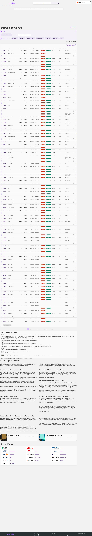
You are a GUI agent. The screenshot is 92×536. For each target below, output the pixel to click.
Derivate (6, 5)
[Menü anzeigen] (34, 3)
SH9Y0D (4, 138)
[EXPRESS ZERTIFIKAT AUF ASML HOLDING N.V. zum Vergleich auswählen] (2, 256)
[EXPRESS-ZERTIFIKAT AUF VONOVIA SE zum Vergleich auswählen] (2, 221)
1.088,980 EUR (43, 280)
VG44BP (4, 75)
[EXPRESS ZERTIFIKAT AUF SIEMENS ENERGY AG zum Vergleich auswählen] (2, 308)
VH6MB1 (4, 58)
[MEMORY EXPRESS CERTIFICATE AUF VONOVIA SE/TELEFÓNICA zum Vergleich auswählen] (2, 97)
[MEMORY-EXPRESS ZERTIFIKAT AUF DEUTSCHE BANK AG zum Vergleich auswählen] (2, 163)
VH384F (4, 291)
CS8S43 (4, 147)
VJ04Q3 (4, 152)
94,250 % (43, 94)
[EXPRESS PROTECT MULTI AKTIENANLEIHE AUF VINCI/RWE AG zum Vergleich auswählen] (2, 188)
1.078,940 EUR (48, 321)
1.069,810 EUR (48, 286)
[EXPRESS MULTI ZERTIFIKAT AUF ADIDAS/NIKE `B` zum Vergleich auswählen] (2, 180)
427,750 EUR (43, 144)
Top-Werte (68, 535)
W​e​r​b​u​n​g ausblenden (47, 18)
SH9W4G (4, 53)
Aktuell (37, 3)
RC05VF (4, 94)
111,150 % (48, 158)
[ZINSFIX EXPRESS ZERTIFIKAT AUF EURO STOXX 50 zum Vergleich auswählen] (2, 50)
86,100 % (48, 177)
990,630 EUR (43, 130)
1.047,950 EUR (43, 272)
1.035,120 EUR (43, 171)
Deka (36, 448)
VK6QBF (4, 275)
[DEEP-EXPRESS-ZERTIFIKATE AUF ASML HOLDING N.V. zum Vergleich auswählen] (2, 232)
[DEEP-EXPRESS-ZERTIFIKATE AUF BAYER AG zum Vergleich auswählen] (2, 305)
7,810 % (43, 218)
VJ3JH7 (4, 86)
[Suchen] (58, 3)
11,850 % (43, 69)
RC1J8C (4, 158)
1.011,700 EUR (48, 119)
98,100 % (48, 152)
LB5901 (4, 294)
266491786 (5, 204)
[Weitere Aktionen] (75, 50)
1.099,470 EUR (43, 270)
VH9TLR (4, 100)
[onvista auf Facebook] (34, 535)
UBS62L (4, 256)
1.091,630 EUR (48, 248)
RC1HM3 (4, 174)
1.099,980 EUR (48, 280)
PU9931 (4, 237)
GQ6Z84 (4, 229)
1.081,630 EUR (43, 248)
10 (49, 329)
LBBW (11, 457)
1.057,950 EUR (48, 272)
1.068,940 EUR (43, 321)
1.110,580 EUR (48, 270)
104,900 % (43, 256)
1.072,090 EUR (43, 234)
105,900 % (48, 256)
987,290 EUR (48, 166)
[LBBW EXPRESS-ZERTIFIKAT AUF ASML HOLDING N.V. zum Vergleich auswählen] (2, 215)
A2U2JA (4, 199)
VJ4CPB (4, 88)
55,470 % (48, 61)
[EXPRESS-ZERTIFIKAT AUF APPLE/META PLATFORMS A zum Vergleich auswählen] (2, 174)
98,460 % (43, 169)
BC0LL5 (4, 66)
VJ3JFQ (4, 166)
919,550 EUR (43, 141)
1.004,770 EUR (48, 78)
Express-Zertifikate (10, 5)
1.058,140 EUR (43, 264)
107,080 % (48, 237)
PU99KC (4, 180)
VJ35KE (4, 91)
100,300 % (43, 100)
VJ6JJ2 (4, 193)
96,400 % (43, 125)
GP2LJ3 (4, 80)
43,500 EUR (48, 191)
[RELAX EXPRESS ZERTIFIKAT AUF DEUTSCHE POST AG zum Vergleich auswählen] (2, 116)
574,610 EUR (48, 116)
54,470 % (43, 61)
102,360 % (43, 174)
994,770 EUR (43, 78)
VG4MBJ (4, 83)
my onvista (42, 3)
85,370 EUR (48, 278)
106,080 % (43, 237)
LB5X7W (4, 283)
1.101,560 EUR (43, 283)
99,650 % (48, 149)
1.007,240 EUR (43, 83)
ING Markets (12, 454)
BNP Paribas (12, 448)
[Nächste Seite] (51, 329)
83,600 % (48, 102)
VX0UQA (4, 141)
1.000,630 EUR (48, 130)
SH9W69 (4, 56)
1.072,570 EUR (48, 267)
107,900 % (43, 122)
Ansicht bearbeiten (70, 45)
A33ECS (4, 240)
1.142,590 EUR (48, 155)
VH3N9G (4, 105)
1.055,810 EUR (48, 215)
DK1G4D (4, 272)
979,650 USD (43, 193)
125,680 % (43, 204)
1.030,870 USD (48, 91)
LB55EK (4, 302)
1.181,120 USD (43, 199)
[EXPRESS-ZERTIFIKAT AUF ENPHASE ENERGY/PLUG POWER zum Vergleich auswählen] (2, 218)
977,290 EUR (43, 166)
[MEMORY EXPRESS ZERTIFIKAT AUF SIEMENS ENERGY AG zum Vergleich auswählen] (2, 128)
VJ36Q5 (4, 188)
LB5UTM (4, 305)
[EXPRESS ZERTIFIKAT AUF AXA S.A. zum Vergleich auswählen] (2, 245)
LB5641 (4, 313)
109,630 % (48, 122)
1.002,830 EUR (48, 136)
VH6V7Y (4, 171)
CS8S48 (4, 318)
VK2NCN (4, 111)
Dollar (60, 535)
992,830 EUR (43, 136)
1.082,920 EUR (48, 234)
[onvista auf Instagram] (38, 535)
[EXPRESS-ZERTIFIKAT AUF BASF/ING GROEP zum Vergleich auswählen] (2, 139)
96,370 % (48, 108)
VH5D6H (4, 196)
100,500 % (48, 105)
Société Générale (63, 457)
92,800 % (48, 185)
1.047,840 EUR (48, 226)
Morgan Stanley (38, 457)
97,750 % (43, 188)
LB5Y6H (4, 280)
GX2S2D (4, 69)
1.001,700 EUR (43, 119)
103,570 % (43, 53)
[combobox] (24, 35)
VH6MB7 (4, 155)
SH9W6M (4, 97)
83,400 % (48, 291)
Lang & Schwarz (63, 454)
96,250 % (48, 94)
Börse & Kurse (2, 5)
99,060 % (43, 80)
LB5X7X (4, 286)
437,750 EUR (48, 144)
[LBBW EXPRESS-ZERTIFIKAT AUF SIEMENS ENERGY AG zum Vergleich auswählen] (2, 259)
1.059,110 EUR (43, 286)
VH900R (4, 64)
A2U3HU (4, 116)
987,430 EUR (43, 207)
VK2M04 (4, 207)
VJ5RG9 (4, 125)
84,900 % (43, 177)
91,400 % (43, 185)
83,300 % (43, 133)
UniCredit (36, 460)
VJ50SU (4, 248)
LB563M (4, 234)
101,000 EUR (43, 75)
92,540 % (48, 221)
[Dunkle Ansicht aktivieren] (13, 0)
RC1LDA (4, 122)
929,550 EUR (49, 141)
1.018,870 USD (43, 91)
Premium (47, 3)
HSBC (36, 451)
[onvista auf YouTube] (36, 535)
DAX (52, 535)
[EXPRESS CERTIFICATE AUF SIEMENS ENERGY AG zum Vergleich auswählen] (2, 299)
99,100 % (43, 105)
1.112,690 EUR (48, 283)
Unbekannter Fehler (81, 2)
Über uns (79, 535)
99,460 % (48, 169)
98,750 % (48, 188)
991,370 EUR (43, 275)
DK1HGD (4, 245)
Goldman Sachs (12, 451)
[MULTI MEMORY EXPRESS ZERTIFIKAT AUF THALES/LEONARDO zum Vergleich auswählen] (2, 111)
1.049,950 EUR (43, 294)
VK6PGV (4, 102)
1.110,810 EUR (43, 313)
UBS (10, 460)
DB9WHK (4, 310)
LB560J (4, 264)
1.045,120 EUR (48, 171)
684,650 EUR (43, 318)
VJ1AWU (4, 183)
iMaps (61, 451)
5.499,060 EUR (48, 64)
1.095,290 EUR (43, 297)
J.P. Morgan (37, 454)
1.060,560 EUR (48, 294)
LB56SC (4, 259)
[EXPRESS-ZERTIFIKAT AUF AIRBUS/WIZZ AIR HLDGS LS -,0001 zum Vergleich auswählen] (2, 72)
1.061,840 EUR (43, 267)
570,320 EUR (43, 116)
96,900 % (43, 152)
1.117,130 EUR (48, 299)
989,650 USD (49, 193)
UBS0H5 (4, 299)
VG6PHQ (4, 210)
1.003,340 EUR (43, 50)
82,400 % (43, 102)
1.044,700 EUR (43, 245)
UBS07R (4, 212)
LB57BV (4, 270)
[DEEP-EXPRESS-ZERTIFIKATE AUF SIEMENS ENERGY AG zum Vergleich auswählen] (2, 224)
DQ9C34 (4, 50)
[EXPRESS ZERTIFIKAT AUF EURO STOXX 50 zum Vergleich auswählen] (2, 66)
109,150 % (43, 158)
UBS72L (4, 308)
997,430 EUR (49, 207)
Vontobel (61, 460)
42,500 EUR (43, 191)
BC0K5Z (4, 163)
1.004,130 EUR (43, 229)
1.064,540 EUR (43, 251)
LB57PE (4, 226)
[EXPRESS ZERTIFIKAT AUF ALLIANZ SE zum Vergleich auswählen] (2, 144)
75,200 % (43, 196)
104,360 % (48, 174)
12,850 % (48, 69)
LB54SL (4, 232)
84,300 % (48, 133)
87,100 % (43, 58)
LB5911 (4, 215)
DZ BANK (62, 448)
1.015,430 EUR (43, 210)
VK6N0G (4, 185)
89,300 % (48, 86)
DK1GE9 (4, 251)
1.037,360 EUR (43, 226)
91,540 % (43, 221)
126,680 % (48, 204)
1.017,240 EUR (48, 83)
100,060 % (48, 80)
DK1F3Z (4, 321)
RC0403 (4, 113)
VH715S (4, 133)
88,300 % (48, 58)
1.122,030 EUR (48, 313)
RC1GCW (4, 72)
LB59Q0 (4, 297)
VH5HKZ (4, 136)
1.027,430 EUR (48, 210)
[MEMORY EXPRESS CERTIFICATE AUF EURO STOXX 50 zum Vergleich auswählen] (2, 53)
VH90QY (4, 161)
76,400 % (48, 196)
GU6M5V (4, 221)
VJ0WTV (4, 149)
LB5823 (4, 289)
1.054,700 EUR (48, 245)
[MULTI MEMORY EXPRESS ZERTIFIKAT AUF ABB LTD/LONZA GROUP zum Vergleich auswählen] (2, 75)
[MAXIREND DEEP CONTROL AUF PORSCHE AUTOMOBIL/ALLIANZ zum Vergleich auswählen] (2, 278)
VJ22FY (4, 202)
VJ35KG (4, 119)
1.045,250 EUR (43, 215)
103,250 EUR (43, 310)
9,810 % (48, 218)
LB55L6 (4, 224)
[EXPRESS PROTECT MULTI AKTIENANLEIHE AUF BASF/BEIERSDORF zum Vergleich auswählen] (2, 169)
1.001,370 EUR (48, 275)
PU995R (4, 78)
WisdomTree (12, 463)
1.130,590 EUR (43, 155)
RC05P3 (4, 218)
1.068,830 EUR (48, 264)
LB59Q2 (4, 267)
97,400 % (48, 125)
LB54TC (4, 262)
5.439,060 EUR (43, 64)
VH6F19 (4, 177)
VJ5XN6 (4, 108)
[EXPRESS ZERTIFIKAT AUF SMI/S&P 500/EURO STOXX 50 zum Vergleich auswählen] (2, 199)
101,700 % (48, 100)
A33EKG (4, 191)
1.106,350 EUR (48, 297)
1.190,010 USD (48, 199)
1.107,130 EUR (43, 299)
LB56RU (4, 316)
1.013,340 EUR (48, 50)
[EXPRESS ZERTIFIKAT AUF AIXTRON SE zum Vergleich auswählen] (2, 251)
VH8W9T (4, 130)
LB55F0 (4, 253)
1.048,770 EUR (48, 66)
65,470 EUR (43, 212)
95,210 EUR (43, 97)
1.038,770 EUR (43, 66)
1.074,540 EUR (48, 251)
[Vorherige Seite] (26, 329)
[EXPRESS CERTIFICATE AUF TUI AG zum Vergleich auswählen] (2, 212)
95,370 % (43, 108)
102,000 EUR (48, 75)
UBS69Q (4, 128)
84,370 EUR (43, 278)
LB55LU (4, 243)
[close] (90, 1)
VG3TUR (4, 61)
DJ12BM (4, 278)
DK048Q (4, 144)
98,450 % (43, 149)
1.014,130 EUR (48, 229)
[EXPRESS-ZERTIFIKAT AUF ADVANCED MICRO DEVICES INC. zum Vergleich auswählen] (2, 122)
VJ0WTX (4, 169)
